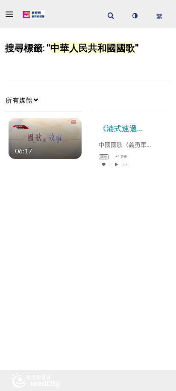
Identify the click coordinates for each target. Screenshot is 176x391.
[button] (12, 14)
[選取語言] (159, 16)
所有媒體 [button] (19, 100)
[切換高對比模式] (134, 16)
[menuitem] (111, 16)
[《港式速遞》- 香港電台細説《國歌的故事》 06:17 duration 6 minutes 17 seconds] (45, 137)
